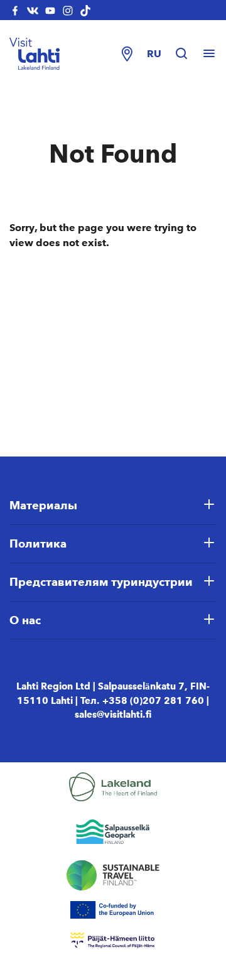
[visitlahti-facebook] (15, 10)
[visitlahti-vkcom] (32, 10)
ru (154, 54)
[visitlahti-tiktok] (85, 10)
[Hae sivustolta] (188, 54)
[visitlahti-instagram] (67, 10)
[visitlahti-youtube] (50, 10)
